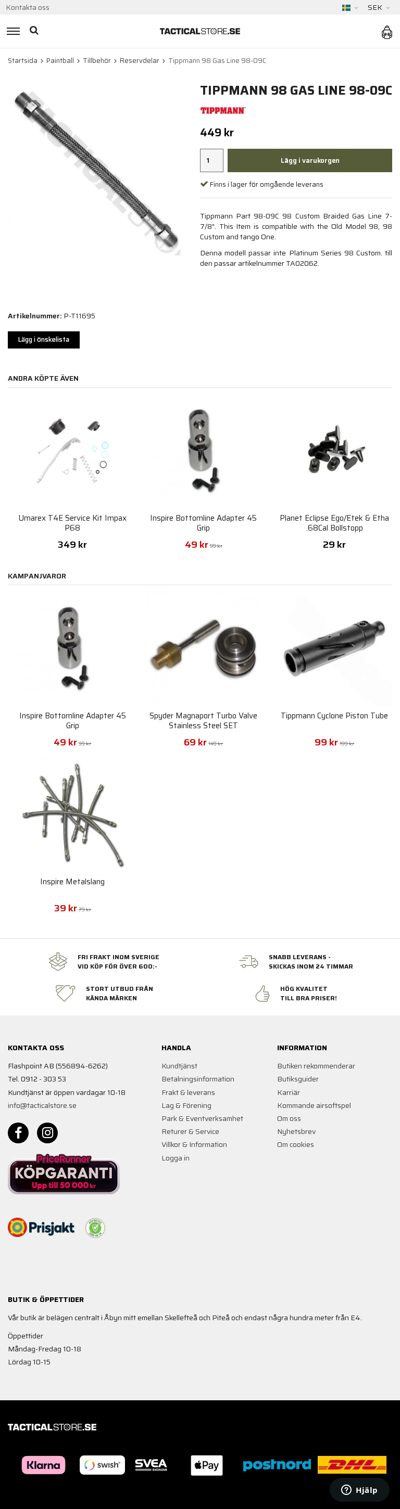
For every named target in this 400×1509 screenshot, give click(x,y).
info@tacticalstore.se (42, 1105)
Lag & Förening (186, 1105)
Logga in (175, 1158)
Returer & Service (190, 1131)
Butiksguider (298, 1079)
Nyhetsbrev (296, 1131)
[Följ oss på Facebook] (18, 1133)
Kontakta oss (27, 7)
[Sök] (35, 31)
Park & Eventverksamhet (202, 1118)
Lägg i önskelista (43, 339)
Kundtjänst (179, 1066)
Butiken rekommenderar (316, 1066)
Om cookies (295, 1144)
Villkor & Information (194, 1144)
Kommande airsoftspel (314, 1105)
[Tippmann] (223, 109)
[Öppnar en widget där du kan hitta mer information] (360, 1491)
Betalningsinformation (197, 1079)
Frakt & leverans (188, 1092)
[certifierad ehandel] (95, 1228)
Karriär (288, 1092)
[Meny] (11, 31)
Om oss (289, 1118)
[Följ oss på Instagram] (47, 1133)
